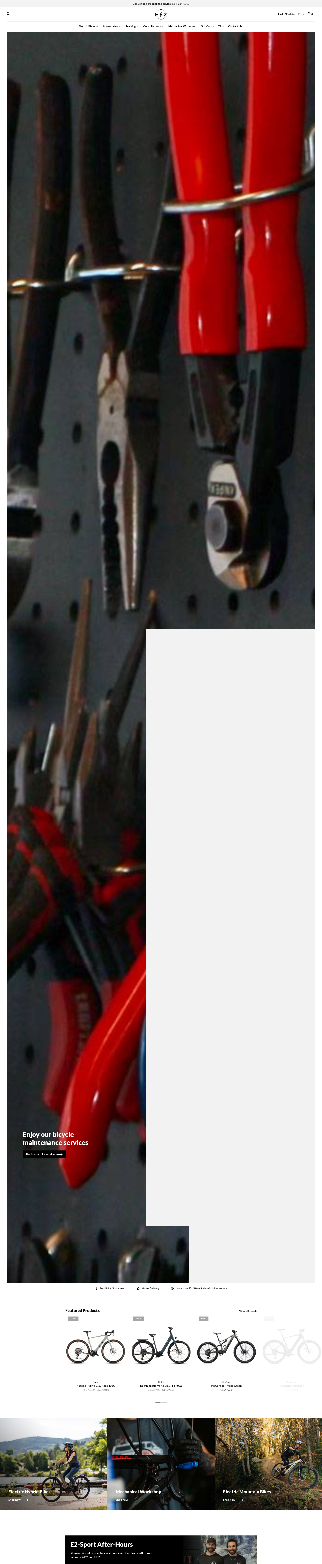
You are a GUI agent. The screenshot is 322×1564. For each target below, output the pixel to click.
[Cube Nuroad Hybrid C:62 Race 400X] (95, 1346)
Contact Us (235, 26)
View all (244, 1310)
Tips (221, 26)
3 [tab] (173, 1274)
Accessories (110, 26)
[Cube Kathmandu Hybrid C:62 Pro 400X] (161, 1346)
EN (300, 14)
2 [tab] (163, 1274)
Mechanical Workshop (182, 26)
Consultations (152, 26)
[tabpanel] (161, 657)
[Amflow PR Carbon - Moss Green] (226, 1346)
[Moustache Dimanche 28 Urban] (292, 1346)
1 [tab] (154, 1274)
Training (130, 26)
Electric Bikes (86, 26)
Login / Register (287, 14)
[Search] (9, 14)
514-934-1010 (180, 3)
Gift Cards (207, 26)
